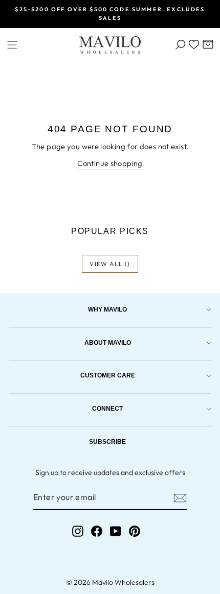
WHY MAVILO (107, 309)
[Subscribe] (180, 498)
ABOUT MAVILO (107, 342)
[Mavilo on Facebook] (96, 531)
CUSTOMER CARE (107, 375)
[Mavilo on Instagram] (77, 531)
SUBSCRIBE (107, 441)
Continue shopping (109, 163)
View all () (110, 264)
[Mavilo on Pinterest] (134, 531)
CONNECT (107, 408)
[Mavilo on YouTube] (115, 531)
